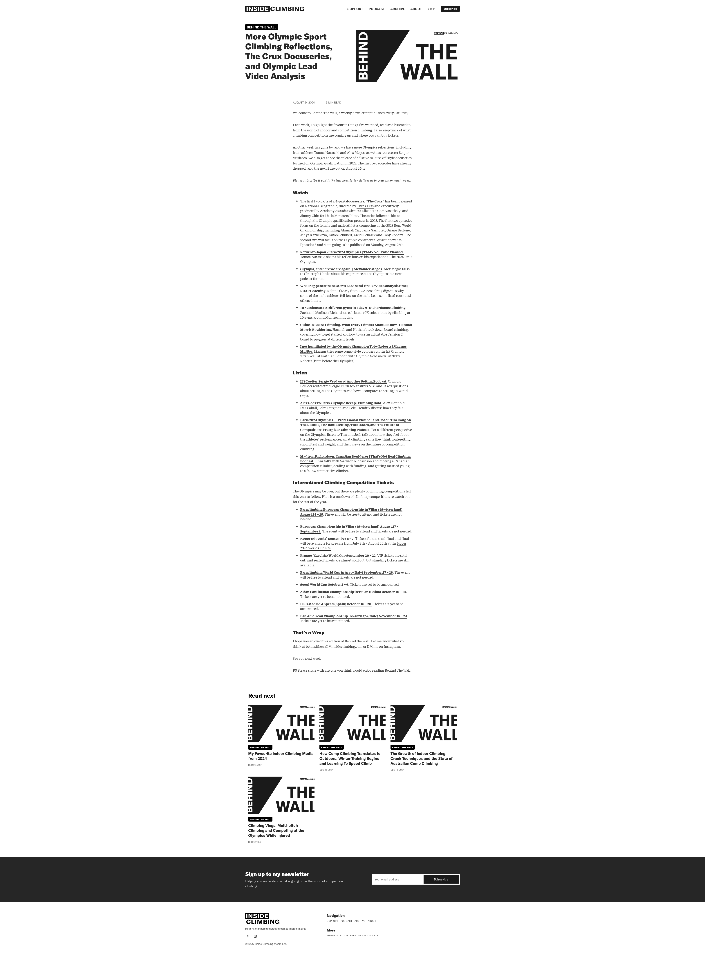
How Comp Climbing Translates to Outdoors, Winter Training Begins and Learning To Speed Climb (349, 758)
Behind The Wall (261, 27)
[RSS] (248, 936)
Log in (431, 8)
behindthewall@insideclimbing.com (334, 646)
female (325, 225)
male (342, 225)
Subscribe (450, 8)
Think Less (365, 205)
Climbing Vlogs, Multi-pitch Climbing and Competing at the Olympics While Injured (276, 830)
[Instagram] (255, 936)
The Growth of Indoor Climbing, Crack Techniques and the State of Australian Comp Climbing (422, 758)
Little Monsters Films (341, 215)
